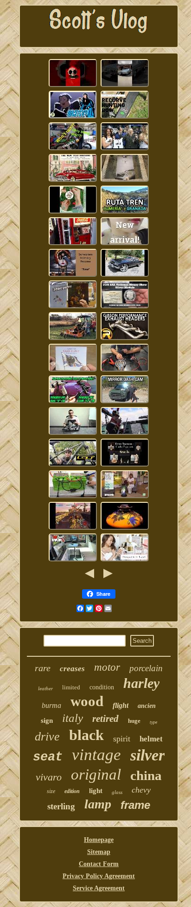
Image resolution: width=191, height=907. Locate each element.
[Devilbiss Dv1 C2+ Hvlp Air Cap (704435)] (73, 402)
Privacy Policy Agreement (99, 876)
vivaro (49, 777)
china (146, 775)
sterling (61, 806)
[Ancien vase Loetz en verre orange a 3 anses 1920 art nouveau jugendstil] (125, 528)
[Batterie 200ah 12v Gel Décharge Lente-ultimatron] (73, 497)
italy (72, 718)
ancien (147, 705)
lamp (97, 804)
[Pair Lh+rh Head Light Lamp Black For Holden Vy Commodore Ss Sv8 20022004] (73, 433)
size (51, 791)
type (153, 722)
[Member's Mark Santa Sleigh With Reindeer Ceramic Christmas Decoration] (73, 212)
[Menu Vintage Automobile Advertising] (73, 180)
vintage (96, 755)
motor (107, 667)
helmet (151, 738)
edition (72, 791)
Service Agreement (99, 888)
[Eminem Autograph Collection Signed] (125, 180)
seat (48, 757)
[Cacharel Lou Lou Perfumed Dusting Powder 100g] (125, 560)
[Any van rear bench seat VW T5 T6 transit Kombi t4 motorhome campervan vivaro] (73, 560)
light (95, 790)
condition (101, 687)
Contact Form (99, 863)
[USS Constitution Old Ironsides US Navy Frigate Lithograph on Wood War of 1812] (125, 433)
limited (71, 687)
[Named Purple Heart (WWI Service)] (125, 149)
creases (72, 668)
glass (117, 792)
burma (51, 705)
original (96, 774)
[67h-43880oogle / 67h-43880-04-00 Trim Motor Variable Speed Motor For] (125, 370)
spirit (121, 738)
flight (120, 705)
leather (45, 688)
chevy (141, 789)
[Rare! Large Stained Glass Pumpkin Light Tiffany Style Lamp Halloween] (125, 497)
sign (47, 720)
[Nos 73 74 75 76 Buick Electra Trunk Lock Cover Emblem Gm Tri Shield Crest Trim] (125, 275)
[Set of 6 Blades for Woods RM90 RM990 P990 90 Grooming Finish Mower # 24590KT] (73, 338)
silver (147, 755)
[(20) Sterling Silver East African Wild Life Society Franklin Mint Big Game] (73, 528)
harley (141, 683)
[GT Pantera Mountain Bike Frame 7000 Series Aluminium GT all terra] (73, 465)
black (86, 735)
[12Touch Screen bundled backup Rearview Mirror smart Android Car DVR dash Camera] (125, 402)
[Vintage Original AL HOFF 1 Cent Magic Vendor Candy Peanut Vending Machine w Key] (73, 243)
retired (105, 718)
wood (86, 701)
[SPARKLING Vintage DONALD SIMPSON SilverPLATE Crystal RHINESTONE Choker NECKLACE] (125, 243)
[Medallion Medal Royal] (73, 370)
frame (135, 805)
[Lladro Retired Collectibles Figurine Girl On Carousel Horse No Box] (125, 465)
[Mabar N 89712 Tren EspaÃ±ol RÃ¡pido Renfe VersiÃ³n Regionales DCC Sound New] (125, 212)
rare (43, 668)
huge (134, 720)
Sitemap (98, 851)
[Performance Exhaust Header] (125, 338)
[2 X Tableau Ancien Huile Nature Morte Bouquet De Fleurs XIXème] (73, 307)
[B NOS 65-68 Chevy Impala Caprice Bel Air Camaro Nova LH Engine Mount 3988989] (125, 85)
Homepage (99, 839)
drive (47, 736)
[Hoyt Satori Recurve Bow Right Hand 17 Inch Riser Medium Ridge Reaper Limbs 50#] (125, 117)
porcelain (146, 668)
